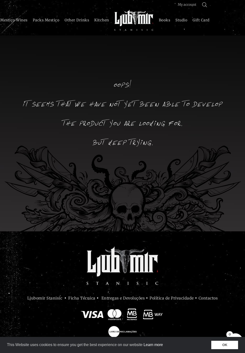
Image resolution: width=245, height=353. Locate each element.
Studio (181, 20)
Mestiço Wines (14, 20)
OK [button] (224, 345)
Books (164, 20)
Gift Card (201, 20)
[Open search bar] (204, 4)
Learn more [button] (153, 345)
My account (187, 4)
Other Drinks (77, 20)
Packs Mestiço (46, 20)
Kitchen (101, 20)
